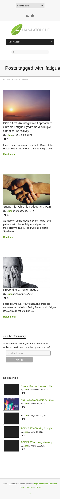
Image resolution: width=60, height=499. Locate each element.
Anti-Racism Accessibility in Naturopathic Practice (38, 400)
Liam (9, 135)
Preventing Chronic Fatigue (20, 289)
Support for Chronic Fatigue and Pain (27, 206)
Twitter (26, 14)
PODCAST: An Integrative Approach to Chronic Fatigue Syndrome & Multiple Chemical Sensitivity (27, 127)
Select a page (23, 6)
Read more (9, 154)
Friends (38, 487)
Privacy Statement (27, 487)
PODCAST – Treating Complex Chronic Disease (38, 428)
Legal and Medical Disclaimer (45, 484)
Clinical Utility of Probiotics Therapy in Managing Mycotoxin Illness (38, 386)
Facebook (33, 14)
